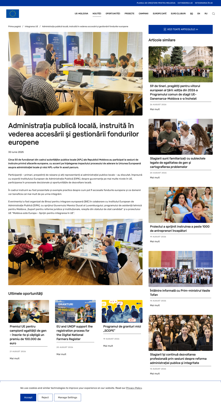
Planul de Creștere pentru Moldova (156, 3)
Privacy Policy (134, 388)
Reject (45, 397)
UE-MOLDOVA (81, 13)
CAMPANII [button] (143, 13)
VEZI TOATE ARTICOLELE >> (182, 29)
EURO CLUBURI (178, 13)
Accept (28, 397)
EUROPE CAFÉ (159, 13)
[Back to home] (12, 13)
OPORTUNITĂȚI (113, 13)
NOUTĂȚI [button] (97, 13)
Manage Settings (67, 397)
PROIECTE (129, 13)
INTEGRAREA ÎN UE (204, 3)
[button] (213, 13)
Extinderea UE (185, 3)
